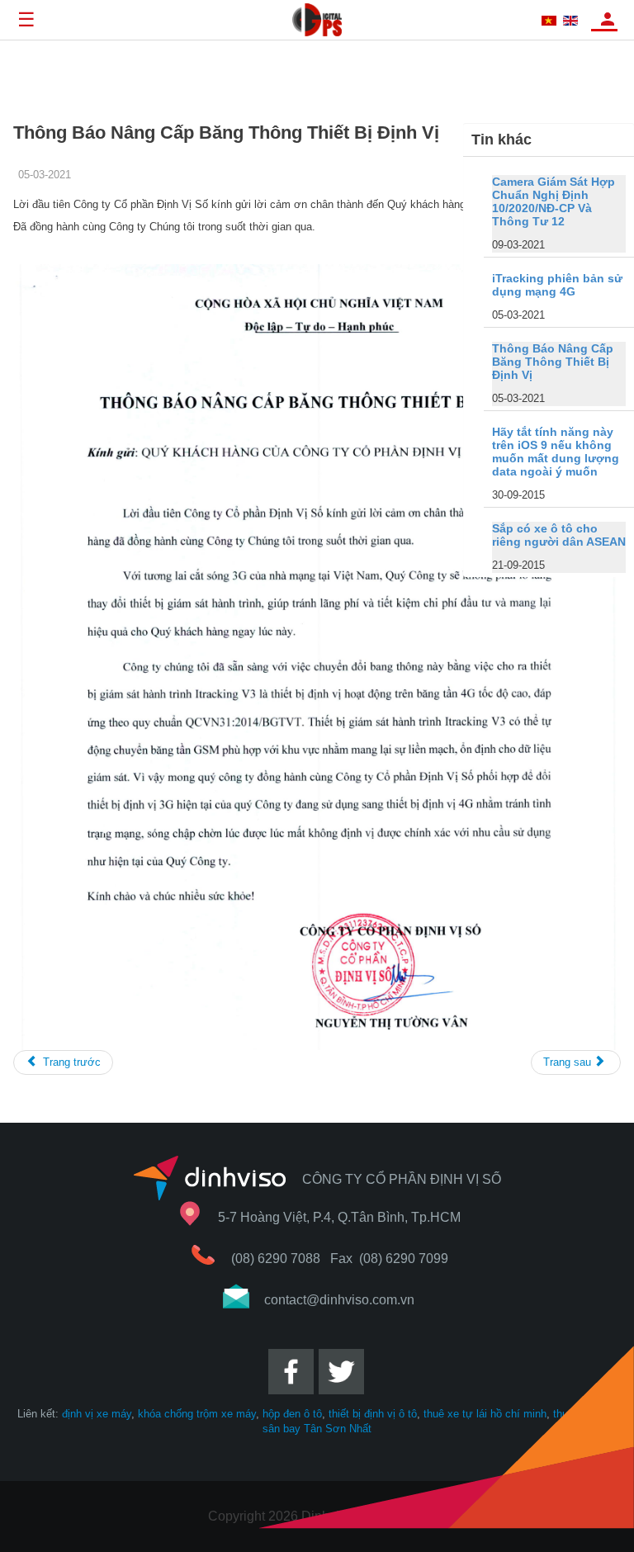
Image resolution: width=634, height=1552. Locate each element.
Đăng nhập (607, 19)
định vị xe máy (96, 1414)
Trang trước (70, 1062)
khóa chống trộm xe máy (197, 1414)
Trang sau (568, 1062)
